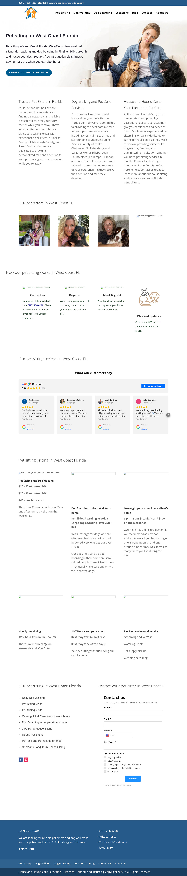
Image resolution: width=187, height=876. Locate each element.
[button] (19, 415)
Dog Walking (81, 13)
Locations (122, 13)
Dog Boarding (103, 13)
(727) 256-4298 (35, 305)
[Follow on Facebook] (21, 760)
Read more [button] (27, 419)
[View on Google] (24, 401)
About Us (162, 13)
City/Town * (110, 742)
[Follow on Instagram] (26, 760)
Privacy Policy (107, 836)
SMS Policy (106, 848)
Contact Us (104, 863)
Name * (107, 707)
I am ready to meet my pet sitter (28, 72)
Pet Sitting (62, 13)
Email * (107, 719)
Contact (146, 13)
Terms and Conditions (113, 842)
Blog (135, 13)
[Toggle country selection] (108, 735)
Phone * (108, 730)
